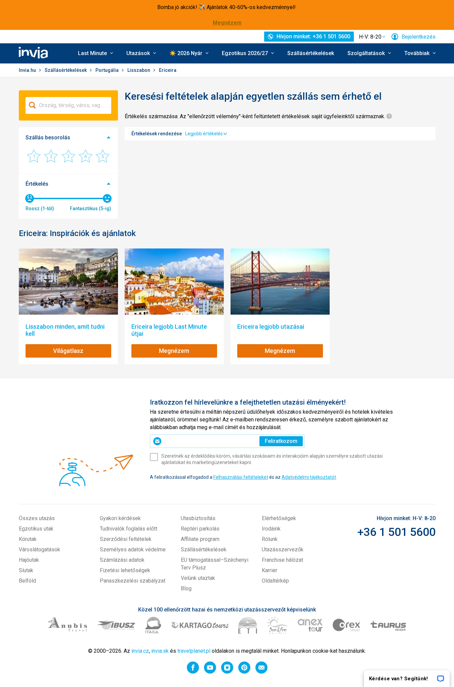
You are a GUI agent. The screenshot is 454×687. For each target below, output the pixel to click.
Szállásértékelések (310, 53)
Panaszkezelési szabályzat (132, 581)
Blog (186, 588)
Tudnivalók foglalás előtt (128, 528)
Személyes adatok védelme (133, 549)
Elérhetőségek (279, 518)
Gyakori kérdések (120, 518)
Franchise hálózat (282, 560)
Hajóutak (29, 560)
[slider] (30, 198)
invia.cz (140, 651)
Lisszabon (139, 70)
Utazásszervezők (282, 549)
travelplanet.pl (193, 651)
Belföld (27, 581)
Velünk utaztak (198, 578)
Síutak (26, 570)
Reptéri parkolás (200, 528)
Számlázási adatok (122, 560)
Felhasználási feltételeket (240, 477)
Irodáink (271, 528)
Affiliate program (200, 539)
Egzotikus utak (36, 528)
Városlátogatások (39, 549)
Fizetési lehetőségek (125, 570)
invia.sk (160, 651)
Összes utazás (37, 518)
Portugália (107, 70)
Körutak (28, 539)
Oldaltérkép (275, 581)
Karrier (269, 570)
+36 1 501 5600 (396, 532)
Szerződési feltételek (126, 539)
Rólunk (270, 539)
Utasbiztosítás (198, 518)
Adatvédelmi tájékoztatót (309, 477)
